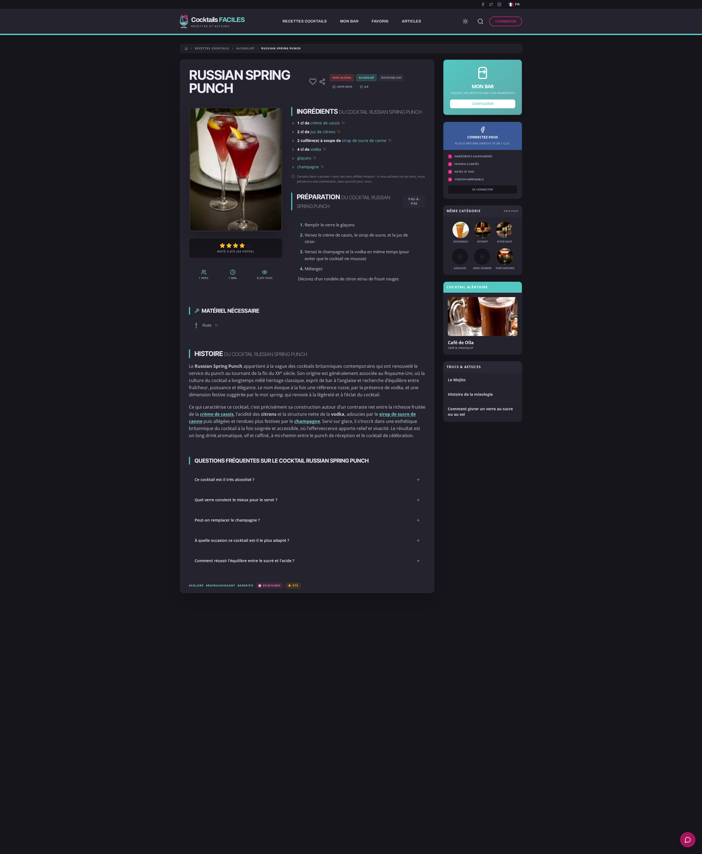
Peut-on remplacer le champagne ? (307, 520)
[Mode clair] (465, 21)
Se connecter (482, 189)
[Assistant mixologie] (687, 839)
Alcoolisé (245, 48)
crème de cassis (325, 123)
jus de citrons (322, 131)
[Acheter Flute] (216, 325)
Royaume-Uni (391, 77)
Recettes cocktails (212, 48)
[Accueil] (186, 48)
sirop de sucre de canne (364, 140)
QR (366, 87)
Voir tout (511, 210)
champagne (308, 166)
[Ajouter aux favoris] (313, 82)
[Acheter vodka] (324, 149)
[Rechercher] (480, 21)
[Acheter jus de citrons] (338, 131)
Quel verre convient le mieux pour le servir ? (307, 500)
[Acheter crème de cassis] (343, 122)
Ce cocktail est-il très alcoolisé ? (307, 479)
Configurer (483, 103)
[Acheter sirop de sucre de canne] (389, 140)
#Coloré (196, 585)
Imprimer (345, 87)
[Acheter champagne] (322, 166)
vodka (315, 149)
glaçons (304, 158)
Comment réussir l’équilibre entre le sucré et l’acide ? (307, 560)
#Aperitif (245, 585)
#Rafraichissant (220, 585)
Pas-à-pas (414, 201)
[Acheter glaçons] (314, 158)
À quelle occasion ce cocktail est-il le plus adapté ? (307, 540)
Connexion (505, 21)
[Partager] (322, 81)
